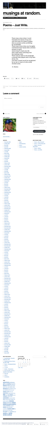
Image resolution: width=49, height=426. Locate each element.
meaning (14, 394)
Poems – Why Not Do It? (40, 113)
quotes (9, 408)
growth (7, 391)
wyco (7, 86)
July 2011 (6, 320)
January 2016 (7, 242)
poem (29, 86)
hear (10, 391)
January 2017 (7, 224)
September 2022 (7, 148)
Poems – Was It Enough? (39, 142)
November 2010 (7, 333)
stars (11, 410)
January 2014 (7, 276)
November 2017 (7, 208)
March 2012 (6, 309)
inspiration (5, 393)
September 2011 (7, 317)
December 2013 (7, 278)
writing (4, 87)
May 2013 (6, 289)
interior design (11, 393)
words (40, 86)
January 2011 (7, 330)
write (41, 86)
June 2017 (6, 216)
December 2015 (7, 244)
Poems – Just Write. (38, 149)
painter (4, 401)
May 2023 (6, 145)
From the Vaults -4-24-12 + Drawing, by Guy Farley (9, 371)
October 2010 (7, 335)
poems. (17, 17)
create (8, 386)
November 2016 (7, 228)
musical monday (8, 399)
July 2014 (6, 266)
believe (8, 385)
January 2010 (7, 343)
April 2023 (6, 146)
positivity (8, 405)
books (11, 385)
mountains (10, 397)
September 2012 (7, 302)
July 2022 (6, 151)
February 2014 (7, 275)
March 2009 (6, 352)
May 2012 (6, 305)
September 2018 (7, 192)
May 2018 (6, 198)
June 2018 (6, 197)
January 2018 (7, 205)
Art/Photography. (11, 17)
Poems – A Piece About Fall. (39, 143)
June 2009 (6, 348)
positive (4, 405)
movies (13, 397)
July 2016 (6, 234)
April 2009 (6, 351)
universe (12, 411)
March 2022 (6, 153)
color (6, 386)
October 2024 (7, 143)
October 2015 (7, 247)
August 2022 (6, 150)
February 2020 (7, 174)
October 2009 (7, 346)
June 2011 (6, 322)
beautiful (13, 384)
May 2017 (6, 218)
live (9, 395)
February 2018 (7, 203)
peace (4, 402)
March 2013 (6, 292)
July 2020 (6, 169)
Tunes (9, 411)
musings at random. (22, 13)
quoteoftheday (5, 408)
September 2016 (7, 231)
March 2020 (6, 172)
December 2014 (7, 263)
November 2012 (7, 299)
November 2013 (7, 279)
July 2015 (6, 252)
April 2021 (6, 161)
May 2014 (6, 270)
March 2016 (6, 240)
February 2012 (7, 310)
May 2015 (6, 255)
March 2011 (6, 326)
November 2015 (7, 245)
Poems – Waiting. (37, 148)
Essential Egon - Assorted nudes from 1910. (8, 359)
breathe (14, 385)
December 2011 (7, 313)
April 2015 (6, 257)
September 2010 (7, 336)
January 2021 (7, 164)
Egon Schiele (10, 388)
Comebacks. (6, 376)
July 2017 (6, 215)
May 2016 (6, 237)
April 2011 (6, 325)
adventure (6, 382)
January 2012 (7, 312)
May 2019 (6, 184)
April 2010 (6, 341)
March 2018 (6, 202)
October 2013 (7, 281)
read (37, 86)
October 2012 (7, 301)
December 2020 (7, 166)
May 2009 (6, 349)
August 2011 (6, 318)
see (15, 408)
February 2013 (7, 294)
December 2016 (7, 226)
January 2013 (7, 296)
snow (4, 410)
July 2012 (6, 304)
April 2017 (6, 219)
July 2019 (6, 182)
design (11, 386)
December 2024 (7, 142)
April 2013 (6, 291)
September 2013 (7, 283)
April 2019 (6, 185)
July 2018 (6, 195)
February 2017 (7, 223)
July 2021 (6, 159)
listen (6, 394)
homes (12, 391)
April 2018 (6, 200)
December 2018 (7, 189)
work (8, 413)
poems (31, 86)
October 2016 (7, 229)
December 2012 (7, 297)
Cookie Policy (23, 423)
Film (10, 389)
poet (33, 86)
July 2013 (6, 286)
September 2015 (7, 249)
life (25, 86)
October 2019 (7, 177)
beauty (5, 385)
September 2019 (7, 179)
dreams (5, 388)
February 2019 (7, 187)
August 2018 (6, 193)
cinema (4, 386)
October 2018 (7, 190)
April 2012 (6, 307)
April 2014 (6, 271)
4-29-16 (5, 375)
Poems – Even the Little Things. (37, 146)
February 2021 (7, 163)
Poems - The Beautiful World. (10, 364)
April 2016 (6, 239)
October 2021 (7, 156)
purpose (12, 405)
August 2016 (6, 232)
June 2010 (6, 338)
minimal (11, 396)
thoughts (5, 411)
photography (9, 402)
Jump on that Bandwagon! (39, 131)
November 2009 (7, 344)
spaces (9, 410)
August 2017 (6, 213)
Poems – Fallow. (7, 113)
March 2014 (6, 273)
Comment (42, 107)
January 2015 (7, 262)
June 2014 (6, 268)
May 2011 (6, 323)
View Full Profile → (6, 136)
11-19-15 (6, 367)
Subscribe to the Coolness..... (37, 118)
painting (7, 401)
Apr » (22, 367)
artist (6, 384)
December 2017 (7, 206)
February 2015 (7, 260)
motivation (6, 398)
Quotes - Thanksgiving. (8, 369)
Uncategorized (14, 86)
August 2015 (6, 250)
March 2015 (6, 258)
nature (12, 399)
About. (5, 17)
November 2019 (7, 176)
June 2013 (6, 288)
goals (4, 391)
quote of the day (9, 407)
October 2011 (7, 315)
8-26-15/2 (6, 373)
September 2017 (7, 211)
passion (11, 401)
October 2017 (7, 210)
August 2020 (6, 167)
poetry (35, 86)
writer (44, 86)
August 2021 (6, 158)
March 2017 (6, 221)
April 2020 (6, 171)
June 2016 (6, 236)
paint (14, 399)
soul (7, 410)
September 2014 (7, 265)
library (14, 393)
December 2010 (7, 331)
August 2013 (6, 284)
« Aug (19, 367)
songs (6, 410)
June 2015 (6, 253)
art (4, 384)
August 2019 (6, 180)
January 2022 (7, 154)
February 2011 (7, 328)
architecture (12, 382)
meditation (5, 396)
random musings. (23, 17)
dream (14, 386)
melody (9, 396)
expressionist (7, 389)
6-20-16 (5, 365)
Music (4, 399)
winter (15, 411)
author (23, 86)
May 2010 (6, 339)
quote (4, 407)
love (26, 86)
